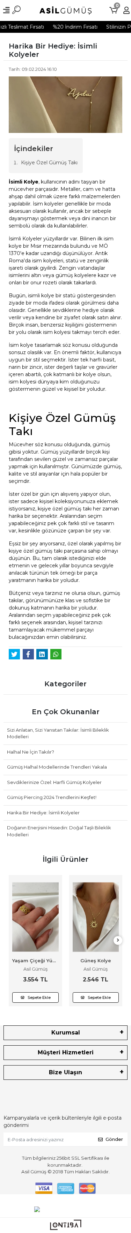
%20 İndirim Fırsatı (72, 27)
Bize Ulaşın (65, 1072)
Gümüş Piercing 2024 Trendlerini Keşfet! (51, 797)
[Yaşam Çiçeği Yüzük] (35, 917)
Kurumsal (65, 1032)
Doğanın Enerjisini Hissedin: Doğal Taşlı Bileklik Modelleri (59, 831)
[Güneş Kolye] (96, 917)
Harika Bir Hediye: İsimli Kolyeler (43, 812)
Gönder (114, 1139)
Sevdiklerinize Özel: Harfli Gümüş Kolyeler (54, 782)
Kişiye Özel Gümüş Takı (49, 162)
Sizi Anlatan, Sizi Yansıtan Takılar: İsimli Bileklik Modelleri (58, 733)
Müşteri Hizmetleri (66, 1052)
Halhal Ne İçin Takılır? (30, 752)
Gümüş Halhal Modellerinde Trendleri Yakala (57, 767)
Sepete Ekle (39, 997)
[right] (118, 940)
